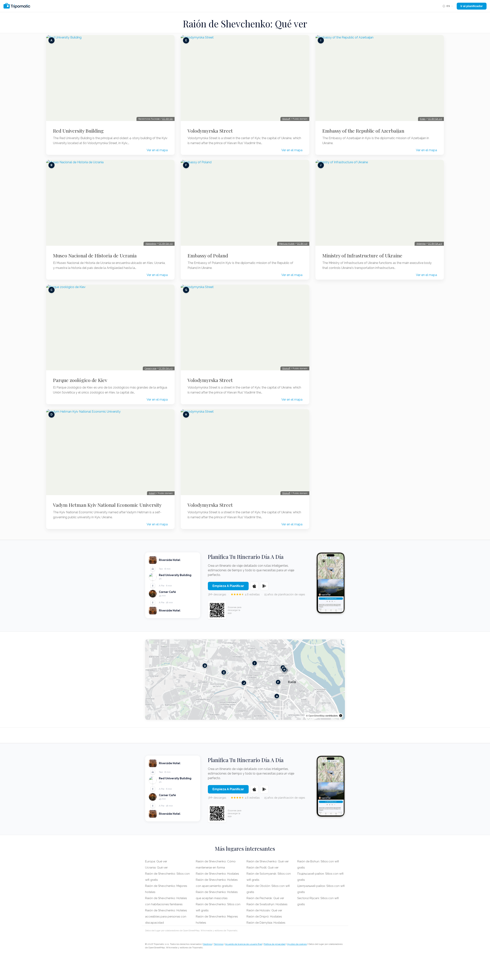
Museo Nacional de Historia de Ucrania (95, 255)
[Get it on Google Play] (264, 586)
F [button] (278, 682)
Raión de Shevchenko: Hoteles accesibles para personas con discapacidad (166, 916)
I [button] (254, 663)
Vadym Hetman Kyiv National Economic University (107, 505)
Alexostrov (150, 243)
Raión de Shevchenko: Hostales (217, 873)
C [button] (224, 672)
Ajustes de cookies (297, 944)
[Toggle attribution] (340, 715)
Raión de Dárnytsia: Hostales (266, 922)
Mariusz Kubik (287, 243)
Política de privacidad (274, 944)
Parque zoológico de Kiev (80, 380)
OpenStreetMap (316, 715)
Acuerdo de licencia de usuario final (243, 944)
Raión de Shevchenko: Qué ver (268, 861)
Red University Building (78, 131)
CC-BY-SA (167, 119)
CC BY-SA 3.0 (166, 243)
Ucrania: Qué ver (156, 867)
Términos (218, 944)
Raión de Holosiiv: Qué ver (264, 910)
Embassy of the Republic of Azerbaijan (363, 131)
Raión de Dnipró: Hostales (264, 916)
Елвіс (422, 119)
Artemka (420, 243)
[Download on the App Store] (254, 586)
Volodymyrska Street (210, 131)
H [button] (284, 669)
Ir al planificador (472, 6)
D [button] (205, 666)
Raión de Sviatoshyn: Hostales (267, 904)
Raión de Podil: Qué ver (262, 867)
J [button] (244, 683)
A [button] (277, 696)
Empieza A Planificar (228, 586)
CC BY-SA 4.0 (166, 368)
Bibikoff (286, 119)
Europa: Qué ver (156, 861)
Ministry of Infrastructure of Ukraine (362, 255)
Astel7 (152, 493)
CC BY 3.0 (302, 243)
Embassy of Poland (208, 255)
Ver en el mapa (157, 150)
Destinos (207, 944)
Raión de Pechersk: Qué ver (265, 898)
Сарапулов (150, 368)
